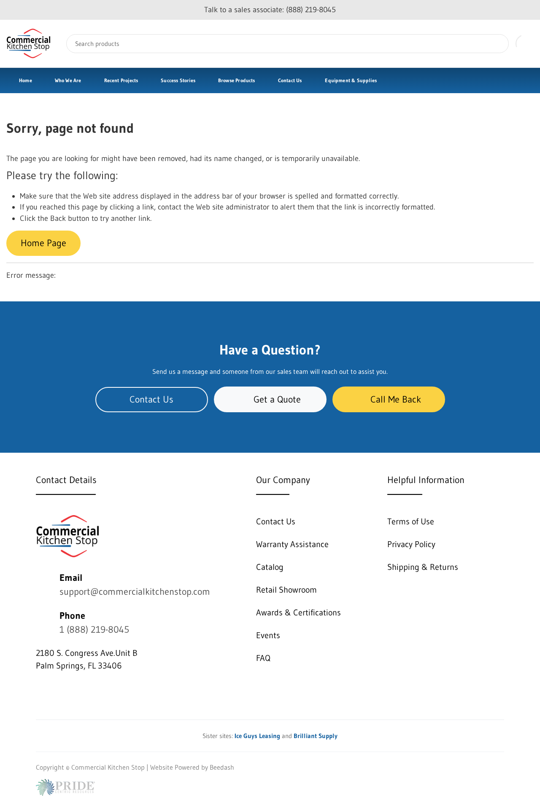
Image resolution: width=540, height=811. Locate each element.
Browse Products (236, 80)
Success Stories (178, 80)
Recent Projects (121, 80)
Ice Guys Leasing (257, 736)
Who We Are (68, 80)
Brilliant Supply (316, 736)
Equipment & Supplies (351, 80)
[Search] (496, 43)
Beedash (222, 767)
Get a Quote (277, 399)
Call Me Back (395, 399)
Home (25, 80)
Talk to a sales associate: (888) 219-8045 (270, 9)
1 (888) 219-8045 (94, 629)
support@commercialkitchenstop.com (134, 591)
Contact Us (290, 80)
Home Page (43, 243)
